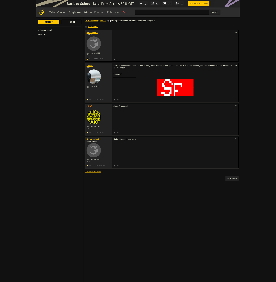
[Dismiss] (236, 3)
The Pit (103, 21)
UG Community (91, 21)
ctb (88, 106)
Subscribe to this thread (93, 172)
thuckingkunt (92, 33)
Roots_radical (93, 139)
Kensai (90, 66)
